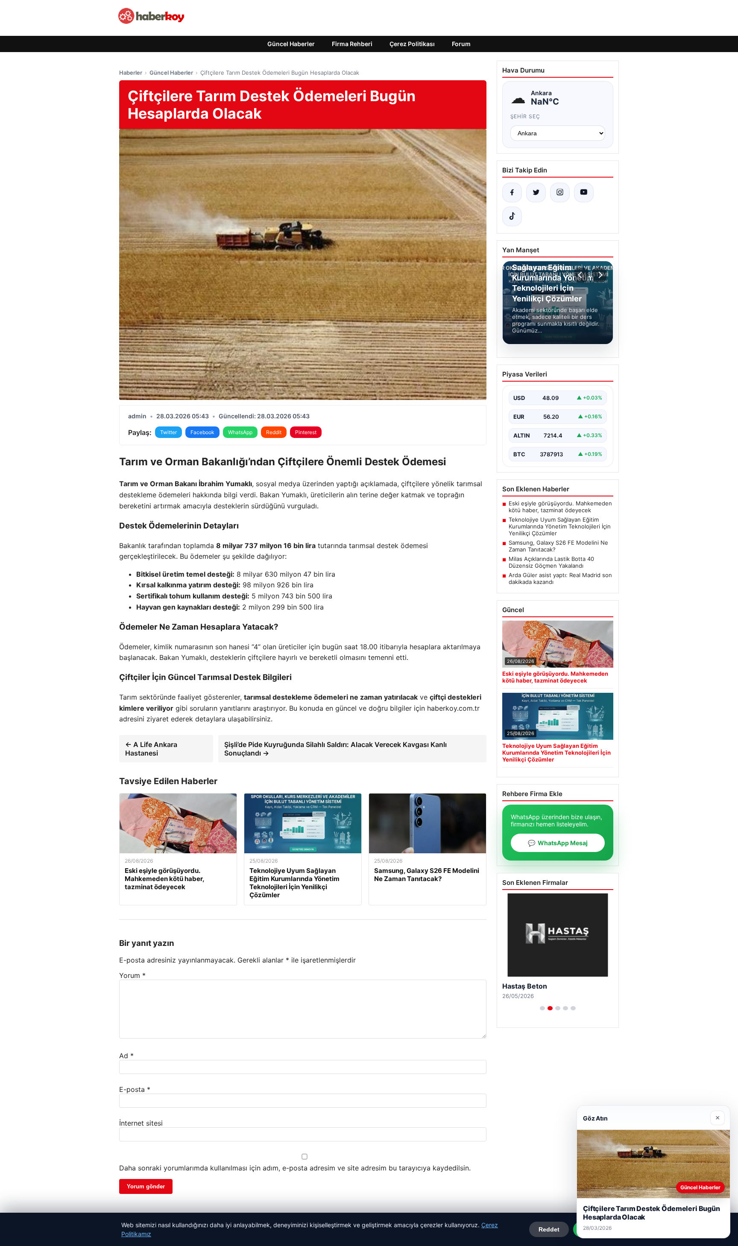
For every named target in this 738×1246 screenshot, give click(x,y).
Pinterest (305, 432)
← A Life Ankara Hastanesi (151, 748)
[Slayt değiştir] (542, 1008)
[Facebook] (512, 192)
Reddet (549, 1229)
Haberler (130, 72)
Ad (126, 1055)
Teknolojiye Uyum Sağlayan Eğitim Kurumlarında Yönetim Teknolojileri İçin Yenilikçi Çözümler (560, 526)
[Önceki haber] (581, 275)
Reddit (273, 432)
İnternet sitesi (141, 1123)
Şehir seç (525, 116)
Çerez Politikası (412, 43)
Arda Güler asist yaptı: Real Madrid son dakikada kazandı (560, 578)
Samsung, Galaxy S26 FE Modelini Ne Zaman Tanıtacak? (558, 546)
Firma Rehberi (352, 43)
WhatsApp (240, 432)
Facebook (202, 432)
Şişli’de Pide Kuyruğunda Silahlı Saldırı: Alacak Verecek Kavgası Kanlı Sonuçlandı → (335, 748)
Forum (461, 43)
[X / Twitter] (536, 192)
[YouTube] (584, 192)
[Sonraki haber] (599, 275)
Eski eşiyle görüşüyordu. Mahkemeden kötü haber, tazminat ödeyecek (560, 507)
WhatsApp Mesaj (558, 842)
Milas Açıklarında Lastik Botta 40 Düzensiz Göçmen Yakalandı (551, 562)
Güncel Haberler (291, 43)
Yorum (132, 975)
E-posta (134, 1089)
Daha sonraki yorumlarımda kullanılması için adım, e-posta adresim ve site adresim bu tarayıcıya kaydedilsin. (295, 1168)
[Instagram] (560, 192)
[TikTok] (512, 216)
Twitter (168, 432)
